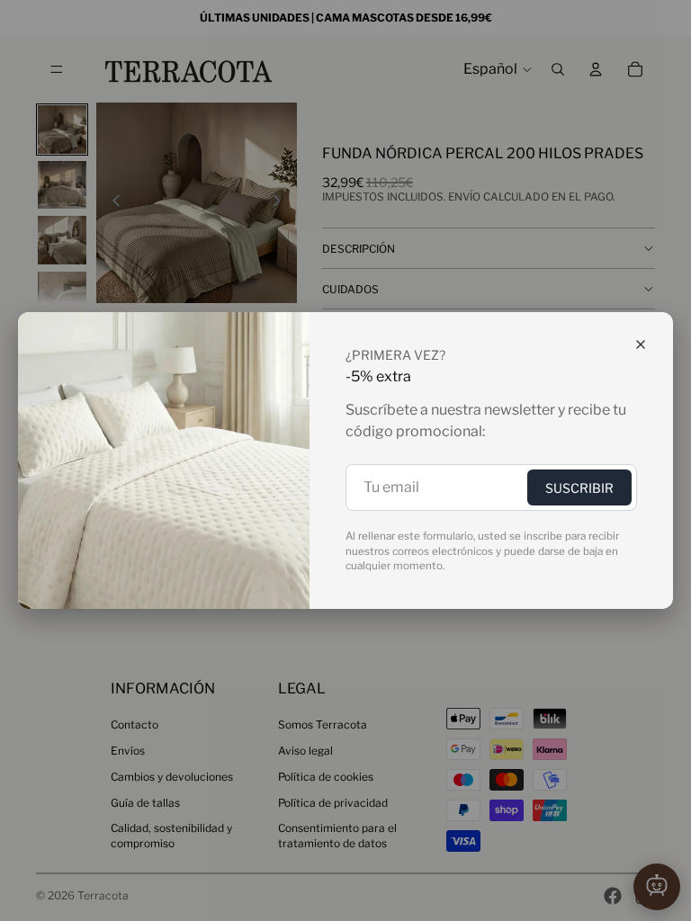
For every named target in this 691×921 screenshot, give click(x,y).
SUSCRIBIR (579, 488)
